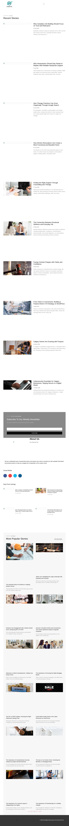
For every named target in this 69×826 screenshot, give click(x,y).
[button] (44, 4)
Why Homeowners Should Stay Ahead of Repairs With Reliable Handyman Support (48, 64)
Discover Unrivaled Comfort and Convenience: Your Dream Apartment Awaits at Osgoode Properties (48, 629)
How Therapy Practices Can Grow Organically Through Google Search (46, 104)
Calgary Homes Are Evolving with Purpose (48, 341)
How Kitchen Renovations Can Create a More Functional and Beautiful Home (47, 144)
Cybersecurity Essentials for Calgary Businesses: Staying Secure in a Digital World (47, 383)
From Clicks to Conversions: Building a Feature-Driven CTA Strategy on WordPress (49, 303)
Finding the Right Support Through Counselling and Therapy (45, 184)
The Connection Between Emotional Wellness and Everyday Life (46, 223)
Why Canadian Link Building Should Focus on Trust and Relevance (48, 25)
